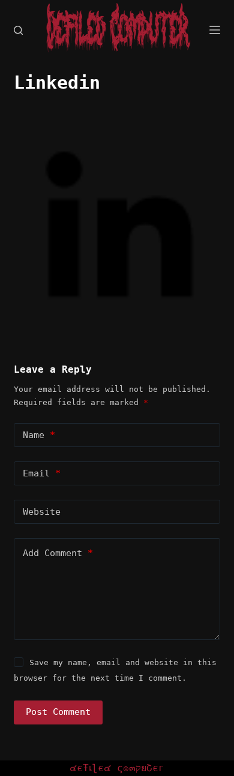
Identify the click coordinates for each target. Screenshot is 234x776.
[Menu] (214, 30)
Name (39, 435)
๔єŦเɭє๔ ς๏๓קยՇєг (117, 768)
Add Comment (58, 553)
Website (42, 511)
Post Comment (58, 711)
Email (42, 473)
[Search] (18, 30)
